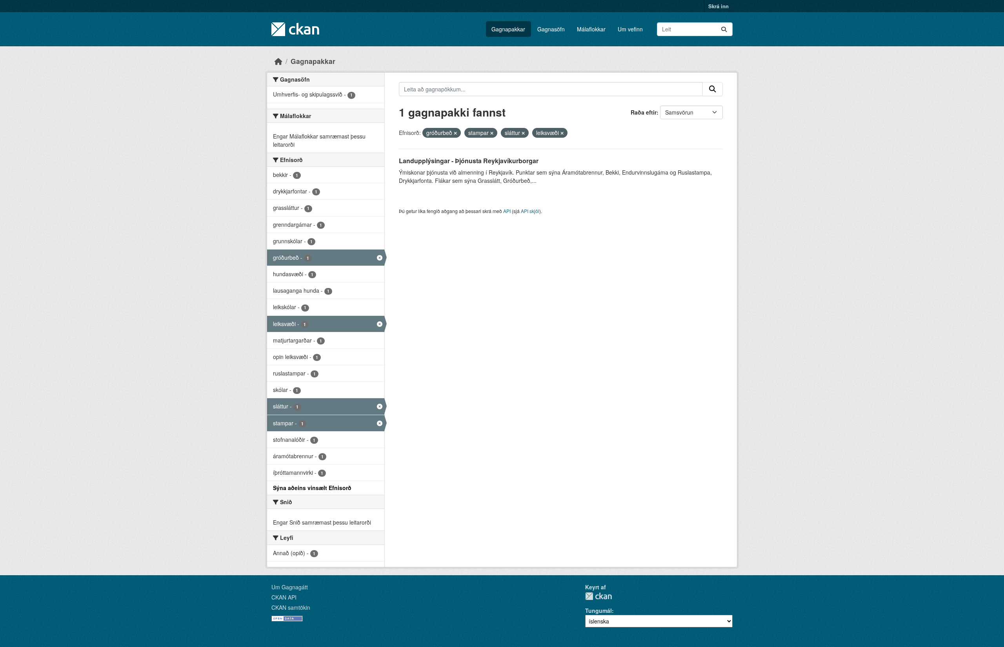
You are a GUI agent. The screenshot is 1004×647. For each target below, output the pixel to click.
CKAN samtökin (290, 607)
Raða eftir (644, 112)
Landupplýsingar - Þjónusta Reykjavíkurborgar (468, 160)
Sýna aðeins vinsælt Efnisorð (312, 488)
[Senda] (724, 29)
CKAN (598, 596)
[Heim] (278, 61)
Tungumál (598, 610)
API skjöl (530, 211)
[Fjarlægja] (455, 133)
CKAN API (283, 597)
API (507, 211)
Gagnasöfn (551, 29)
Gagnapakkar (508, 29)
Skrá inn (718, 6)
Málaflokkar (591, 29)
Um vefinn (630, 29)
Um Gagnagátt (289, 587)
